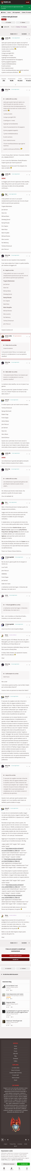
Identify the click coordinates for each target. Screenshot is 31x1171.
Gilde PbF (15, 1053)
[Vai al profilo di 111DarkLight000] (2, 557)
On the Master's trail (12, 985)
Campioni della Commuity (15, 1072)
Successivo (24, 34)
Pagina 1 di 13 (13, 34)
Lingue (5, 1144)
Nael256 (8, 995)
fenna (6, 635)
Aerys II (7, 400)
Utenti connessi (15, 1077)
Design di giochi (14, 987)
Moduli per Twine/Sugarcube (14, 1021)
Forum (15, 1051)
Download (15, 1058)
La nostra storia (15, 1067)
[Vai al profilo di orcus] (2, 596)
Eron (6, 502)
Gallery (15, 1061)
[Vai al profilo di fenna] (2, 635)
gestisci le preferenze (17, 1159)
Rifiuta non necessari (8, 1164)
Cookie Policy (4, 1159)
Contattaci (20, 1144)
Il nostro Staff (15, 1075)
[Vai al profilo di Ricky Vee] (2, 90)
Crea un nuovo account (15, 955)
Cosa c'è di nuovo (15, 1070)
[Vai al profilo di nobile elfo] (2, 27)
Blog (15, 1056)
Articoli (15, 1048)
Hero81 (8, 987)
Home (15, 1046)
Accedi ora (15, 959)
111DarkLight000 (9, 557)
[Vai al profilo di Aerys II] (2, 400)
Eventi (15, 1080)
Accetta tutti (24, 1164)
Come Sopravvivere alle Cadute (14, 994)
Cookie (25, 1144)
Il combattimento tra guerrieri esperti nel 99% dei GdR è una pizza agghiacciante (17, 1011)
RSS (16, 1146)
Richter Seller (8, 336)
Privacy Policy (13, 1144)
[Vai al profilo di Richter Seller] (2, 336)
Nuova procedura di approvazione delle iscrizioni (12, 7)
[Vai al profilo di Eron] (2, 503)
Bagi (6, 194)
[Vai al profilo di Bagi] (2, 194)
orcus (6, 595)
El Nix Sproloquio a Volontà (17, 995)
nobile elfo (6, 27)
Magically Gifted (10, 1002)
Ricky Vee (7, 89)
